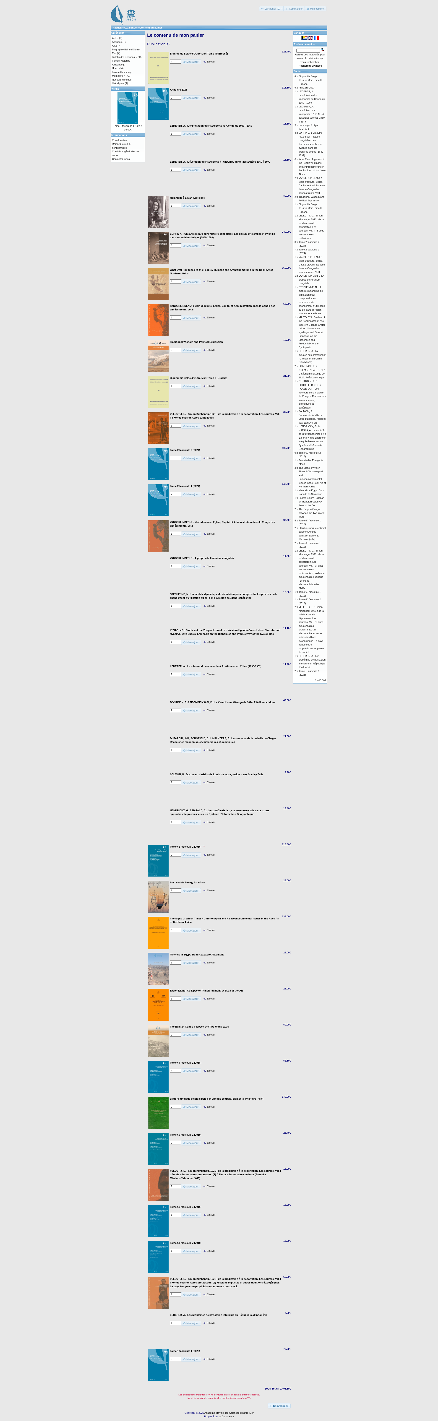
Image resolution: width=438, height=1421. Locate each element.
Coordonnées (119, 140)
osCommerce (226, 1416)
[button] (271, 8)
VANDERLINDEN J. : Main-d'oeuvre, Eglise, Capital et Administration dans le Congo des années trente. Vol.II (312, 185)
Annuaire (117, 42)
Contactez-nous (121, 159)
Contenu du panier (150, 27)
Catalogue (130, 27)
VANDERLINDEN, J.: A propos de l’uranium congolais (311, 279)
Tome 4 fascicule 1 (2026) (127, 126)
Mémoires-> (118, 75)
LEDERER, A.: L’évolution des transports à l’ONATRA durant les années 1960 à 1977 (312, 114)
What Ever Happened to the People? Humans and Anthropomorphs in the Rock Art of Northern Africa (312, 167)
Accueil (117, 27)
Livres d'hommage (122, 72)
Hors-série (118, 68)
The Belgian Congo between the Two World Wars (311, 513)
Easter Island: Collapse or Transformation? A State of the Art (311, 502)
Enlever (211, 61)
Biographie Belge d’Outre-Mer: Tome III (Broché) (310, 80)
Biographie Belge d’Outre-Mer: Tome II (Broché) (310, 208)
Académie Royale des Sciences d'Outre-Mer (229, 1412)
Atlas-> (116, 45)
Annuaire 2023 (307, 87)
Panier (297, 71)
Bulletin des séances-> (124, 57)
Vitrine (115, 88)
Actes (115, 38)
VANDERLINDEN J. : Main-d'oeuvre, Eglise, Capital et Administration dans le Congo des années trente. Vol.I (312, 264)
